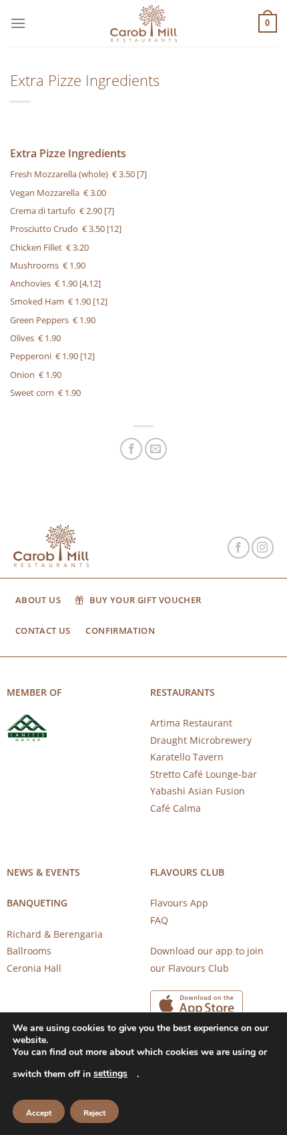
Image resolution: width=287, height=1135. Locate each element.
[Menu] (18, 23)
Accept (38, 1113)
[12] (114, 229)
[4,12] (90, 283)
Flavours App (179, 902)
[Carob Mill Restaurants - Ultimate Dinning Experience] (143, 24)
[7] (142, 174)
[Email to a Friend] (156, 449)
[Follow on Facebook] (239, 548)
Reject (94, 1113)
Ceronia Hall (34, 968)
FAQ (159, 920)
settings (110, 1073)
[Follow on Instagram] (263, 548)
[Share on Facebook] (131, 449)
